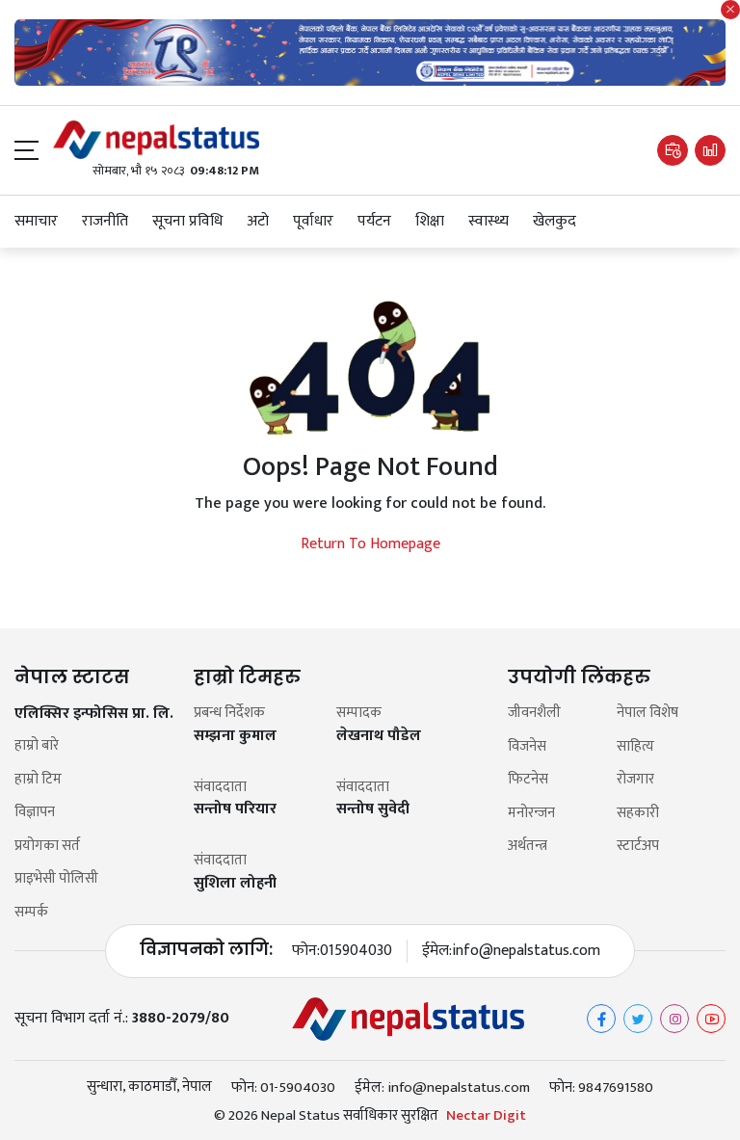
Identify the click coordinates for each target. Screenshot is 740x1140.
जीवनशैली (534, 714)
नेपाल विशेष (647, 714)
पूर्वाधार (313, 221)
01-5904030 (297, 1087)
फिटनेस (528, 780)
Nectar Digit (486, 1116)
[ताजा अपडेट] (672, 150)
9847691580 (615, 1087)
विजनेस (527, 747)
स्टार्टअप (638, 846)
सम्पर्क (31, 913)
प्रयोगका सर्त (47, 846)
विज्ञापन (34, 813)
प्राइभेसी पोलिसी (56, 879)
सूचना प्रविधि (187, 221)
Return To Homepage (370, 544)
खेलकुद (554, 221)
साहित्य (635, 747)
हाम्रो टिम (38, 780)
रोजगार (635, 780)
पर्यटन (374, 221)
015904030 (356, 951)
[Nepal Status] (156, 139)
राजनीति (105, 221)
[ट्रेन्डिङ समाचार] (710, 150)
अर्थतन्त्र (527, 846)
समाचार (36, 221)
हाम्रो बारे (36, 746)
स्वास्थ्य (488, 221)
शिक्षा (429, 221)
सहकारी (638, 814)
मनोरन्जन (531, 814)
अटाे (258, 221)
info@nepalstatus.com (526, 951)
